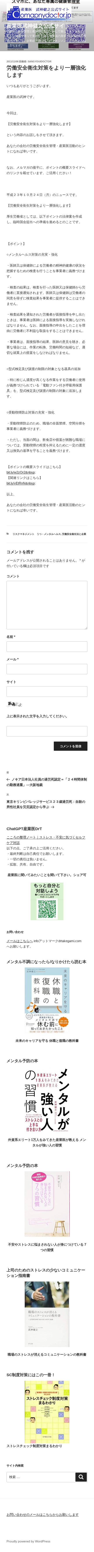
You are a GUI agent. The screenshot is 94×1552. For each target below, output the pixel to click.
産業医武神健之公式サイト (38, 26)
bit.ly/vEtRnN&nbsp (21, 483)
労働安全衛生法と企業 (74, 534)
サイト (11, 682)
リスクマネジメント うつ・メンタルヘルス (37, 534)
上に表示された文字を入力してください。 (38, 716)
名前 (11, 637)
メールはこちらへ (20, 941)
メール (13, 659)
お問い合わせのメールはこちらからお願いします (43, 1514)
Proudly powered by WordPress (28, 1541)
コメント (13, 576)
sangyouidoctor (39, 61)
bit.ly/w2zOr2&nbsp (21, 472)
